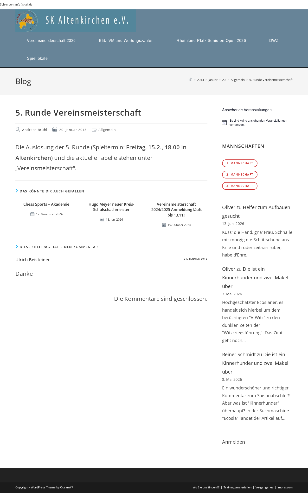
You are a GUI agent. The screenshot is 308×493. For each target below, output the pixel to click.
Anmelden (233, 442)
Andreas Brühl (34, 129)
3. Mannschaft (239, 186)
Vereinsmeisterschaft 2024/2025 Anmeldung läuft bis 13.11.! (176, 210)
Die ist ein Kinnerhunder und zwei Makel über (255, 277)
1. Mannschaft (239, 163)
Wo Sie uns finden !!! (206, 487)
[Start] (190, 80)
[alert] (257, 122)
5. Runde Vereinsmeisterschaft (271, 80)
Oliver (228, 207)
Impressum (285, 487)
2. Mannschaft (239, 174)
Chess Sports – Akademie (46, 204)
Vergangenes (264, 487)
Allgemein (107, 129)
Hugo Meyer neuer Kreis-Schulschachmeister (111, 207)
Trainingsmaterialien (237, 487)
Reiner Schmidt (239, 354)
